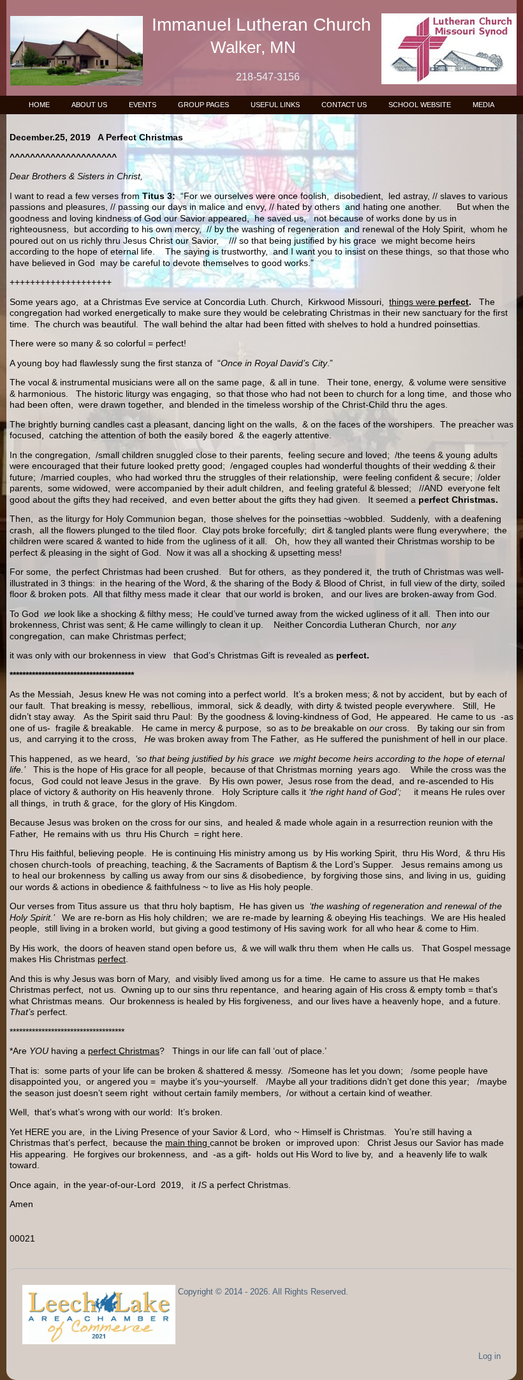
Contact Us (344, 104)
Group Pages (203, 104)
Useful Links (275, 104)
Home (39, 104)
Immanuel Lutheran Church (261, 24)
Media (483, 104)
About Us (89, 104)
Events (142, 104)
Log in (489, 1356)
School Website (419, 104)
